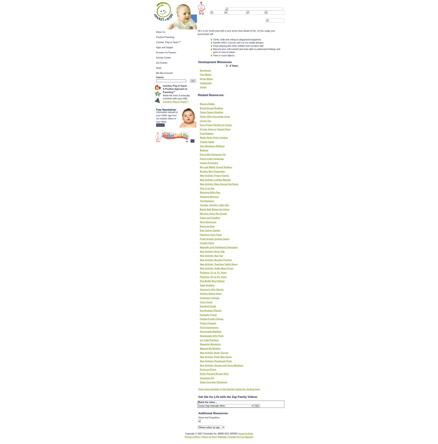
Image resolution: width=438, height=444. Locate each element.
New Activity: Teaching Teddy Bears (218, 264)
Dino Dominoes (208, 222)
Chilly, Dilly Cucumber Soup (215, 116)
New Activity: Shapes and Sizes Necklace (221, 365)
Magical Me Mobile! (210, 348)
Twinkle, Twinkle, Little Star (214, 205)
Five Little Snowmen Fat (213, 154)
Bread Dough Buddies (211, 108)
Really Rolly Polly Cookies (214, 137)
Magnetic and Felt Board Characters (219, 247)
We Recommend (164, 73)
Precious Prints (208, 369)
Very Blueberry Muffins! (212, 146)
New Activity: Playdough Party (216, 361)
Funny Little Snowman (212, 159)
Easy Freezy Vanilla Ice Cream (216, 125)
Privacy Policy (192, 437)
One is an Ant (207, 188)
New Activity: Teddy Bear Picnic (216, 268)
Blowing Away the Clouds (213, 213)
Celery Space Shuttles (211, 112)
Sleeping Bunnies (209, 197)
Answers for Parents (166, 52)
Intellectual (205, 83)
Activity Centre (163, 57)
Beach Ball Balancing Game (214, 209)
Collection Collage (209, 298)
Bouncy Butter (207, 104)
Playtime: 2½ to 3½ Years (213, 272)
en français (247, 437)
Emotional (205, 70)
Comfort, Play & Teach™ (168, 42)
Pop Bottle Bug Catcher (212, 281)
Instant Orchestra (209, 163)
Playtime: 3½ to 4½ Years (213, 277)
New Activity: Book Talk (212, 251)
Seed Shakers (207, 285)
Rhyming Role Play (210, 192)
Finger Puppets (208, 323)
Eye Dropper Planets (211, 310)
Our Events (161, 63)
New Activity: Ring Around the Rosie (219, 184)
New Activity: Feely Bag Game (215, 357)
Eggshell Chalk (208, 306)
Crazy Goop (206, 302)
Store (158, 68)
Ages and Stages (164, 47)
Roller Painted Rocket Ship (214, 374)
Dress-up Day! (207, 226)
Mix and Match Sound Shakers (216, 167)
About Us (160, 32)
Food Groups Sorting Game (214, 239)
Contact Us (234, 437)
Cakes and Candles (210, 218)
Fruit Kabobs (207, 133)
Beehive (204, 150)
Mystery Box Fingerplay (212, 171)
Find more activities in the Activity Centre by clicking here (229, 389)
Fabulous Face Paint (211, 234)
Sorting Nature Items (211, 293)
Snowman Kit (207, 378)
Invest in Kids (246, 433)
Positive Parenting (165, 37)
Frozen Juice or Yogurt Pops (215, 129)
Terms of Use (209, 437)
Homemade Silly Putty (211, 336)
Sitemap (222, 437)
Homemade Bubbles (210, 331)
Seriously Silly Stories (212, 289)
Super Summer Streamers (213, 382)
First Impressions (209, 327)
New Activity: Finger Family (214, 175)
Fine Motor (205, 74)
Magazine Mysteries (210, 344)
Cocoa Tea (205, 121)
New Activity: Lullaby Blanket (215, 180)
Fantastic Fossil (208, 315)
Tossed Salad (207, 142)
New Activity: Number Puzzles (216, 260)
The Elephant (207, 201)
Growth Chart (207, 243)
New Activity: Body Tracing (214, 353)
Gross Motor (206, 79)
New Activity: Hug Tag (211, 255)
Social (203, 87)
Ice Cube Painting (209, 340)
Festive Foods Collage (211, 319)
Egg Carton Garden (210, 230)
